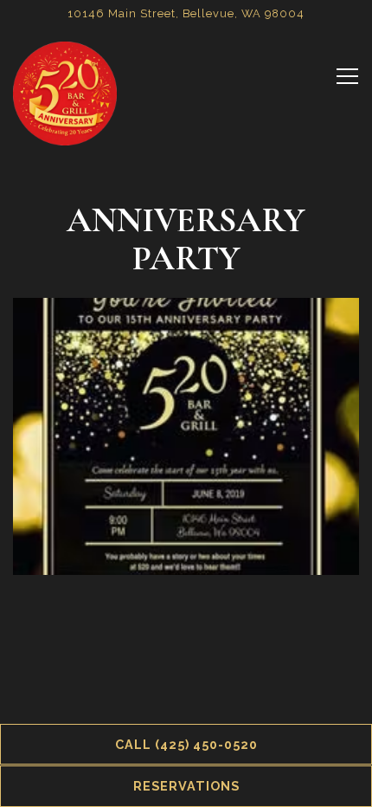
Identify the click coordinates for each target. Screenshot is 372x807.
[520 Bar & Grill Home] (65, 93)
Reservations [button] (186, 785)
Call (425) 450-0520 (186, 744)
